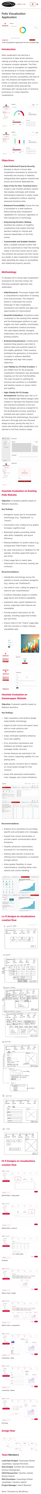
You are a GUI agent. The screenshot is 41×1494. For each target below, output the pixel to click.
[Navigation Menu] (32, 4)
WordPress (23, 1491)
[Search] (37, 4)
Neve (4, 1491)
